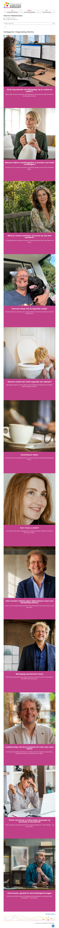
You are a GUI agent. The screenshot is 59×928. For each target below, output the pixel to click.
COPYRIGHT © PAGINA (48, 923)
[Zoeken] (53, 24)
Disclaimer (38, 923)
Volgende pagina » (50, 914)
